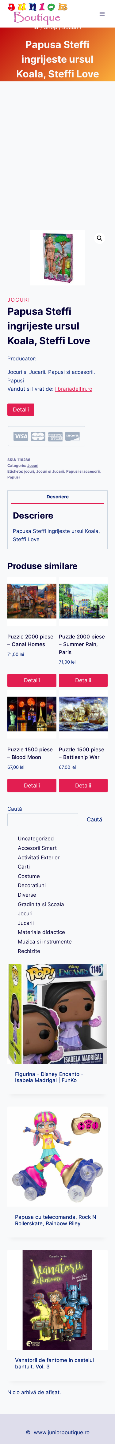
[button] (99, 238)
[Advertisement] (57, 163)
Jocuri (18, 300)
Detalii (21, 409)
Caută (14, 809)
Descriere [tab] (58, 497)
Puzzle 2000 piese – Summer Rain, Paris (82, 644)
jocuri (29, 471)
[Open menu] (102, 13)
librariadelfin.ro (73, 389)
